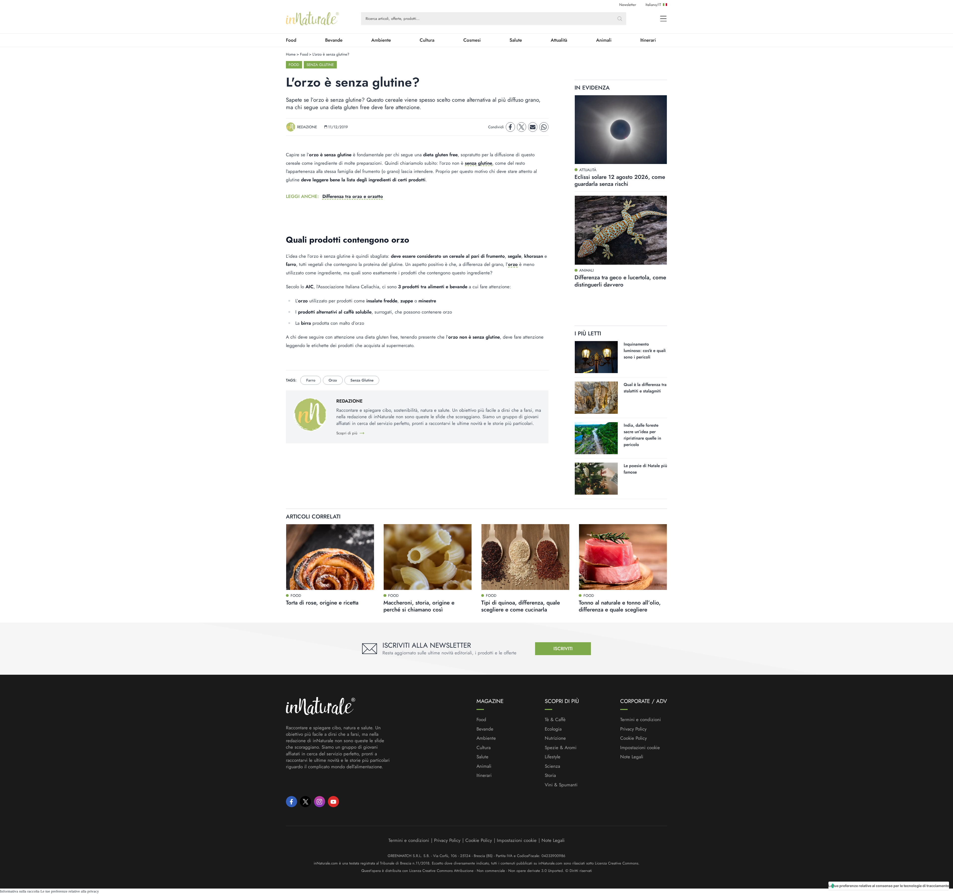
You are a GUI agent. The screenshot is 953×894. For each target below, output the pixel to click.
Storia (550, 775)
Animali (604, 40)
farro (310, 380)
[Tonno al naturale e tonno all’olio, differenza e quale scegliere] (623, 557)
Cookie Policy (633, 738)
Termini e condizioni (640, 719)
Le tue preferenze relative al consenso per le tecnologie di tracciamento (888, 886)
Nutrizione (555, 738)
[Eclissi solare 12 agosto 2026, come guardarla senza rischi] (621, 129)
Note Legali (631, 757)
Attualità (559, 40)
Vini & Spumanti (561, 785)
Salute (516, 40)
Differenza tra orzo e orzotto (352, 196)
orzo (513, 264)
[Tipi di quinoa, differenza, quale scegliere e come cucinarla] (525, 557)
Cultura (427, 40)
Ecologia (553, 729)
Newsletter (627, 4)
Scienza (552, 766)
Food (291, 40)
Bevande (333, 40)
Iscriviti (563, 648)
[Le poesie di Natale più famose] (596, 478)
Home (291, 54)
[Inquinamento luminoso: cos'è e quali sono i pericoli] (596, 357)
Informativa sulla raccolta (19, 891)
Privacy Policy (633, 729)
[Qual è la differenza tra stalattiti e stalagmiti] (596, 397)
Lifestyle (552, 757)
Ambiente (381, 40)
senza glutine (478, 163)
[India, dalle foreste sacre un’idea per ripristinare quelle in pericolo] (596, 438)
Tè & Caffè (555, 719)
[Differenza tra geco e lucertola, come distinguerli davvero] (621, 230)
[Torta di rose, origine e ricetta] (330, 557)
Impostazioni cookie (640, 747)
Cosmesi (472, 40)
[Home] (312, 18)
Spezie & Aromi (561, 747)
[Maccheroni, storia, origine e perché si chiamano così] (427, 557)
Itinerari (648, 40)
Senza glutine (320, 64)
